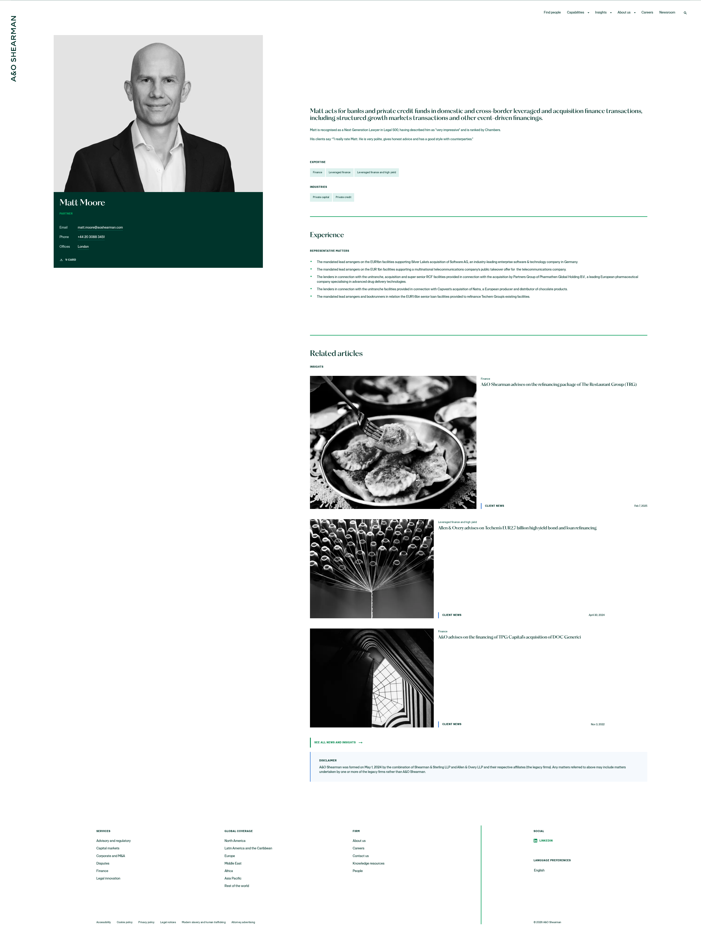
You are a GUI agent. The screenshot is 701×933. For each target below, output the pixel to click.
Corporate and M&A (110, 856)
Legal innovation (108, 878)
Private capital (321, 197)
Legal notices (168, 922)
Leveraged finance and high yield (376, 172)
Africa (229, 871)
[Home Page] (13, 80)
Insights (601, 12)
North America (235, 841)
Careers (647, 12)
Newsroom (667, 12)
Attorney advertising (243, 922)
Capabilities (575, 12)
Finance (317, 172)
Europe (230, 856)
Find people (552, 12)
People (358, 871)
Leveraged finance (340, 172)
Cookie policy (125, 922)
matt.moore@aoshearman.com (100, 227)
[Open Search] (685, 12)
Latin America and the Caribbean (248, 848)
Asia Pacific (233, 878)
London (83, 246)
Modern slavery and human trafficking (204, 922)
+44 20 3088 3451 (91, 237)
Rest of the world (237, 886)
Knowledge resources (368, 863)
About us (624, 12)
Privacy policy (146, 922)
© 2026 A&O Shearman (547, 922)
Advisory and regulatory (113, 841)
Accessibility (103, 922)
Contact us (361, 856)
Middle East (233, 863)
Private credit (343, 197)
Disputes (102, 863)
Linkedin (546, 841)
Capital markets (107, 848)
